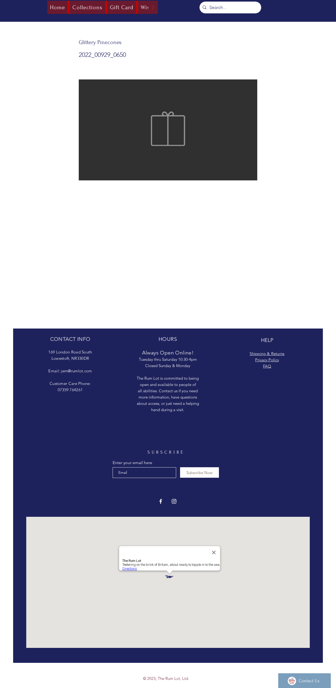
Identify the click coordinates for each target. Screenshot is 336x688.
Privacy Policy (267, 359)
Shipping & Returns (267, 353)
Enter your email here (132, 463)
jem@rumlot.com (76, 370)
